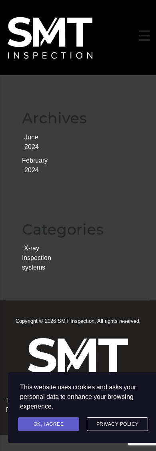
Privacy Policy (117, 424)
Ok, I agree (49, 424)
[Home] (50, 35)
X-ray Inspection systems (36, 258)
